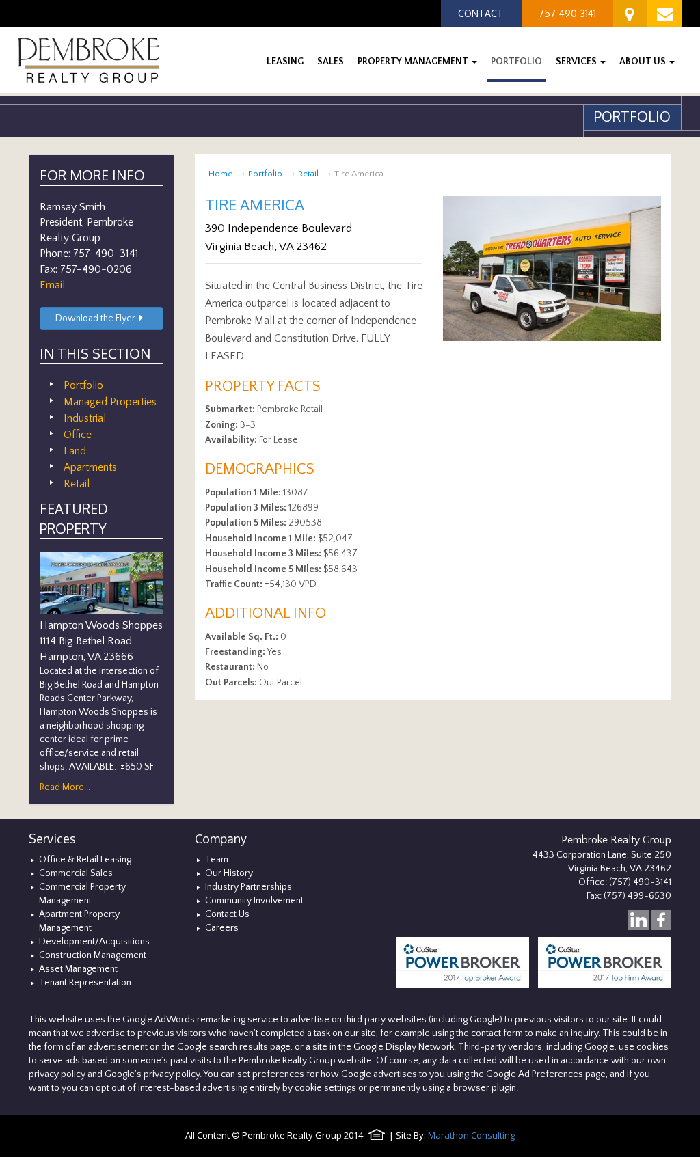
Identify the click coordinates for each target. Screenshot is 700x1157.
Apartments (90, 467)
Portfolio (265, 173)
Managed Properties (110, 402)
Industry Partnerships (248, 887)
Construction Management (92, 955)
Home (220, 173)
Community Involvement (254, 900)
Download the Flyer (95, 318)
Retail (308, 173)
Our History (229, 873)
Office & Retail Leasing (85, 859)
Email (52, 285)
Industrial (85, 418)
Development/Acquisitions (94, 941)
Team (216, 859)
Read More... (65, 787)
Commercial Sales (76, 873)
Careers (222, 928)
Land (75, 451)
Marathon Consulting (471, 1135)
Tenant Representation (85, 982)
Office (78, 434)
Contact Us (227, 914)
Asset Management (78, 969)
